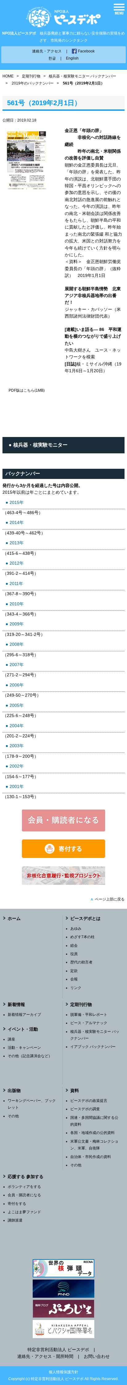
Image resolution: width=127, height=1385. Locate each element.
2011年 (16, 583)
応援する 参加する (25, 1176)
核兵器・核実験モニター (40, 444)
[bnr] (63, 883)
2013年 (17, 542)
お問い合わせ (97, 1356)
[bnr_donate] (63, 856)
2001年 (17, 786)
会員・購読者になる (24, 1195)
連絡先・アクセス (47, 51)
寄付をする (17, 1204)
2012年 (17, 563)
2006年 (17, 684)
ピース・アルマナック (88, 1023)
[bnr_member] (63, 829)
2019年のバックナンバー (33, 83)
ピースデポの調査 (85, 1109)
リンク (75, 988)
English (72, 58)
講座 (11, 1039)
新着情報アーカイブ (24, 1014)
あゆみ (75, 928)
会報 (74, 979)
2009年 (17, 623)
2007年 (17, 664)
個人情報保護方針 (63, 1372)
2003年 (17, 745)
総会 (74, 945)
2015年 (17, 502)
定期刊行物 (31, 76)
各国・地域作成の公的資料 (92, 1133)
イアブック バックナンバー (93, 1047)
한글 (52, 58)
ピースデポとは (85, 918)
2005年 (17, 705)
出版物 (14, 1090)
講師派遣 (15, 1220)
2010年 (17, 603)
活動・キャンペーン (24, 1047)
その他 (13, 1116)
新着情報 (16, 1004)
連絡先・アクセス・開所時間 (45, 1356)
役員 (74, 954)
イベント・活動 (23, 1029)
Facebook (86, 51)
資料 (74, 1090)
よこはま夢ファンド (24, 1212)
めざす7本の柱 (82, 937)
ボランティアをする (24, 1187)
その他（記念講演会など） (30, 1056)
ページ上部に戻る (107, 899)
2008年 (17, 644)
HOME (8, 76)
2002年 (17, 766)
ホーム (14, 918)
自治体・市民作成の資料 (90, 1157)
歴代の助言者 (81, 962)
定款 (74, 971)
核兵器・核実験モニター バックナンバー (82, 76)
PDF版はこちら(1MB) (27, 390)
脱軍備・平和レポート (88, 1014)
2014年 (17, 522)
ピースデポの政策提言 (88, 1101)
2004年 (17, 725)
